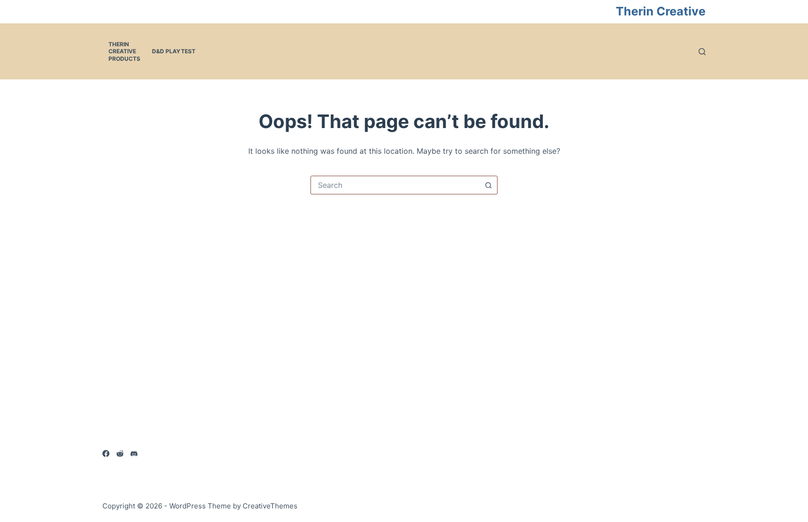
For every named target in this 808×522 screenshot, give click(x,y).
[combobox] (395, 185)
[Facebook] (105, 453)
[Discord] (133, 453)
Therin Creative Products (124, 51)
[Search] (702, 51)
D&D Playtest (173, 51)
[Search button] (488, 185)
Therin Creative (661, 11)
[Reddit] (119, 453)
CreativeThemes (270, 505)
